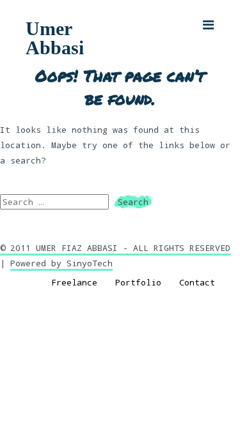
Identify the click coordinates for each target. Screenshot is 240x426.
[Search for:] (57, 202)
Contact (197, 282)
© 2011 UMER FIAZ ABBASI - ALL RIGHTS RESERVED (115, 248)
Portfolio (138, 282)
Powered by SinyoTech (61, 263)
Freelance (74, 282)
